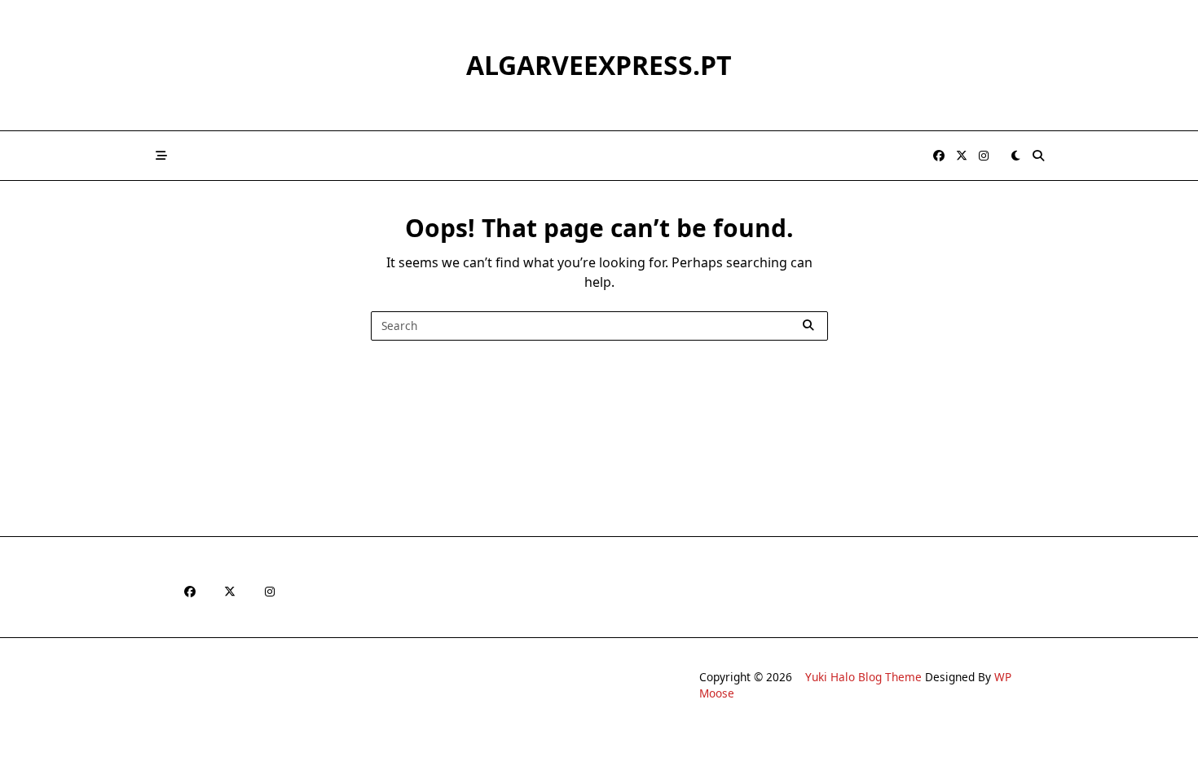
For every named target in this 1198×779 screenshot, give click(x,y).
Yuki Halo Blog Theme (863, 676)
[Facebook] (939, 156)
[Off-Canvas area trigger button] (161, 155)
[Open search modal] (1038, 155)
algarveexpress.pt (599, 64)
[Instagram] (984, 156)
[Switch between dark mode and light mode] (1015, 155)
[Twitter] (961, 156)
